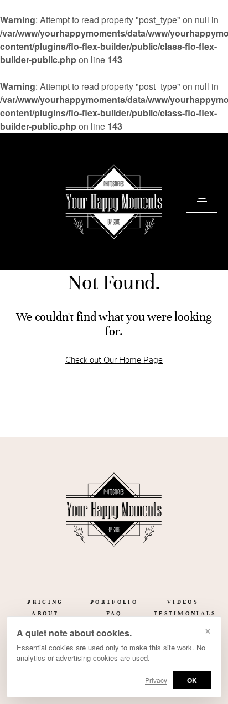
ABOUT (45, 613)
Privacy (156, 680)
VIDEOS (182, 602)
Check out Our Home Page (114, 360)
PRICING (45, 602)
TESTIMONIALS (185, 613)
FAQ (114, 613)
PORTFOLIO (114, 602)
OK (192, 680)
